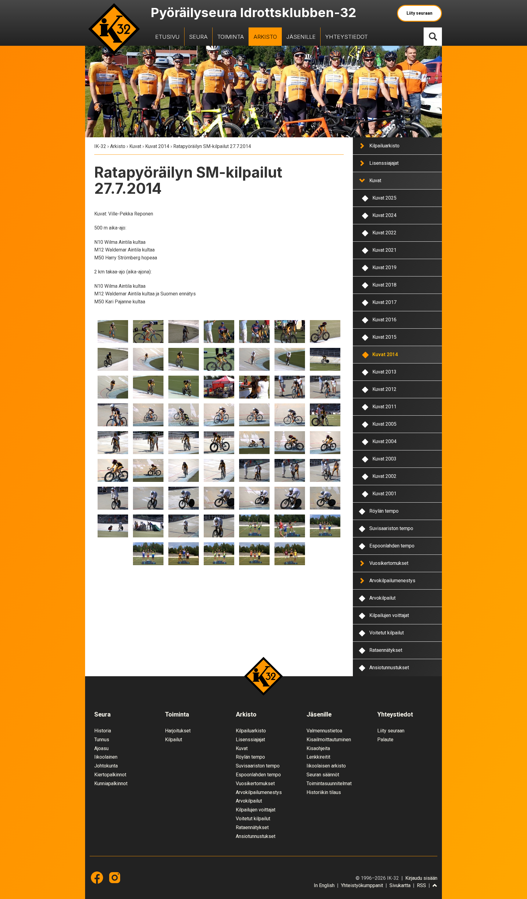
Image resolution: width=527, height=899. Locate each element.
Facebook (97, 877)
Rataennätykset (385, 650)
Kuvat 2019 (384, 267)
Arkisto (265, 36)
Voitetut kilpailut (386, 633)
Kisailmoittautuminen (329, 739)
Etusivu (167, 36)
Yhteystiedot (346, 36)
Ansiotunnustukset (389, 667)
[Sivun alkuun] (434, 886)
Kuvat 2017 (384, 302)
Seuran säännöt (323, 775)
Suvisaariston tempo (391, 528)
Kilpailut (173, 739)
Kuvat (135, 146)
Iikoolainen (105, 757)
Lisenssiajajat (384, 163)
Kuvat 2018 (384, 285)
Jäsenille (301, 36)
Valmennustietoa (324, 731)
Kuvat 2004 (384, 441)
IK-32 (114, 29)
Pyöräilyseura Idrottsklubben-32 (253, 12)
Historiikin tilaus (324, 792)
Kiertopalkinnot (110, 775)
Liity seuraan (419, 13)
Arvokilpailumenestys (392, 580)
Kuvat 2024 (384, 215)
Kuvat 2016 (384, 320)
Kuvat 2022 (384, 233)
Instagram (114, 877)
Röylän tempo (384, 511)
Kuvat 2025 (384, 198)
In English (324, 885)
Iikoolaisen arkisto (326, 766)
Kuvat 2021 (384, 250)
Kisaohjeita (318, 748)
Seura (198, 36)
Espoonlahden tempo (391, 546)
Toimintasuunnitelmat (329, 783)
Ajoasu (101, 748)
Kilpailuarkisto (384, 146)
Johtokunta (106, 766)
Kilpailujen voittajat (389, 615)
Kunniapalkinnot (110, 783)
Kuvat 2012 (384, 389)
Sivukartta (399, 885)
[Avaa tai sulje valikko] (361, 145)
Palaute (385, 739)
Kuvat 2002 (384, 476)
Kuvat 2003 (384, 459)
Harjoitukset (178, 731)
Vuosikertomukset (388, 563)
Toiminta (230, 36)
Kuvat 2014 (157, 146)
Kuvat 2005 (384, 424)
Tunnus (101, 739)
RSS (421, 885)
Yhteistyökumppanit (362, 885)
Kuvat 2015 (384, 337)
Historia (102, 731)
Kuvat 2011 (384, 407)
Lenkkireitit (318, 757)
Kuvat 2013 (384, 372)
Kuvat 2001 (384, 493)
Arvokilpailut (382, 598)
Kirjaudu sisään (421, 878)
